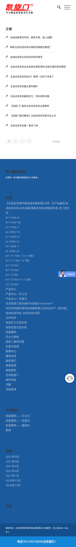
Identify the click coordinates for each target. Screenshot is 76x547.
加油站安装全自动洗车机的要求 (26, 56)
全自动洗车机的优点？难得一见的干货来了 (32, 76)
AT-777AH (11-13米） (19, 279)
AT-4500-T (12, 246)
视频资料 (11, 370)
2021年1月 (12, 475)
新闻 (8, 430)
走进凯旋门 (12, 375)
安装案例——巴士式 (18, 415)
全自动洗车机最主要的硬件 (24, 86)
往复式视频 (12, 346)
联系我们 (11, 360)
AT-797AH (12, 284)
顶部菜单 (11, 389)
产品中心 (11, 289)
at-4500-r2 (12, 241)
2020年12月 (13, 480)
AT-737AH (12, 265)
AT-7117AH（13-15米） (21, 255)
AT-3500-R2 (13, 222)
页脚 (8, 384)
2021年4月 (12, 461)
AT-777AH (12, 275)
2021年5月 (12, 456)
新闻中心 (11, 351)
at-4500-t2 (12, 251)
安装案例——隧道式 (18, 425)
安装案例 (11, 332)
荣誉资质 (11, 365)
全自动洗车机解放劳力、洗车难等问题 (29, 96)
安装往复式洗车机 (16, 327)
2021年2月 (12, 471)
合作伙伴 (11, 317)
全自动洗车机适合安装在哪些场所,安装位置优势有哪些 (38, 66)
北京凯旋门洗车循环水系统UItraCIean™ (29, 303)
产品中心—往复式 (16, 298)
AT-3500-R (12, 217)
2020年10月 (13, 485)
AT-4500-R (12, 236)
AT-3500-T (12, 227)
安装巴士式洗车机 (16, 322)
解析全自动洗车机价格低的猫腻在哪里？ (31, 47)
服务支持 (11, 356)
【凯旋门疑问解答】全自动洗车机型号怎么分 (33, 115)
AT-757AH (12, 270)
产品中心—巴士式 (16, 294)
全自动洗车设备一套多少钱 (24, 125)
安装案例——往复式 (18, 420)
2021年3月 (12, 466)
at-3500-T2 (13, 232)
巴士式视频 (12, 337)
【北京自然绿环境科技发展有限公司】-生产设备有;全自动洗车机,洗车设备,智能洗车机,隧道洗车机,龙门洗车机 (37, 207)
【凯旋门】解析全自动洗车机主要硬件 (29, 105)
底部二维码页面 (15, 341)
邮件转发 (11, 379)
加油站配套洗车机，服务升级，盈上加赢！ (32, 37)
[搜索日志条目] (57, 7)
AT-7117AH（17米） (18, 260)
